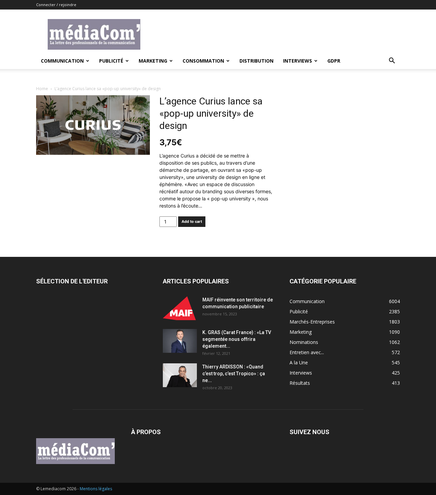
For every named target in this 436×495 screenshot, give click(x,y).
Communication (62, 60)
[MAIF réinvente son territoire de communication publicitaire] (180, 308)
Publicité (111, 60)
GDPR (333, 60)
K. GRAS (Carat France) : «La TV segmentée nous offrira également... (236, 339)
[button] (392, 61)
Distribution (256, 60)
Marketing (153, 60)
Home (42, 89)
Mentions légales (96, 489)
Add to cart (192, 221)
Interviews (297, 60)
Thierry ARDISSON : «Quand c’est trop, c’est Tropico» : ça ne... (233, 373)
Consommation (203, 60)
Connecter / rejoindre (56, 4)
